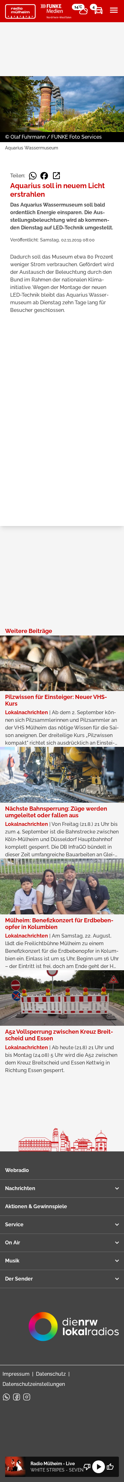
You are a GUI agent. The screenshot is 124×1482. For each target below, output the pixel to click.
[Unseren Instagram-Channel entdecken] (27, 1397)
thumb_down (87, 1467)
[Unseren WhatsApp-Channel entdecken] (6, 1397)
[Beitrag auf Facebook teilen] (44, 176)
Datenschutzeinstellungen (34, 1384)
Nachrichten (20, 1188)
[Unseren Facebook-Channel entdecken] (16, 1397)
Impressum (16, 1374)
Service (14, 1225)
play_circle (98, 1466)
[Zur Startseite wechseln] (20, 11)
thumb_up (110, 1467)
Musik (12, 1261)
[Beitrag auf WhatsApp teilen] (33, 176)
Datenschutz (51, 1374)
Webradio (17, 1170)
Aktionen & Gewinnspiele (36, 1206)
